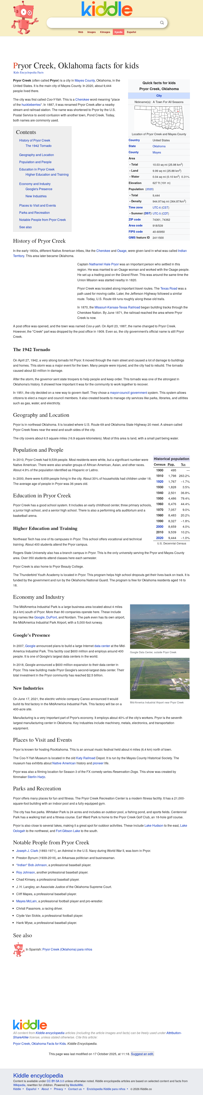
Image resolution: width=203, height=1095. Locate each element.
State (132, 146)
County (134, 152)
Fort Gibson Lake (68, 830)
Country (134, 140)
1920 (159, 481)
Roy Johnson (25, 872)
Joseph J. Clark (27, 850)
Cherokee (82, 99)
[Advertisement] (101, 47)
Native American (64, 763)
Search (162, 22)
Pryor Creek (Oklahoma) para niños (67, 949)
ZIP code (135, 219)
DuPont (51, 617)
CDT (165, 213)
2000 (159, 526)
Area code (136, 225)
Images (91, 32)
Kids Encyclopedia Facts (28, 72)
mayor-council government (128, 392)
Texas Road (168, 288)
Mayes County (85, 80)
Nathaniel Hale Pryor (104, 264)
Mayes (157, 152)
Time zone (136, 207)
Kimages (105, 32)
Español (131, 32)
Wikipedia (19, 1085)
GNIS (132, 237)
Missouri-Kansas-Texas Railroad (117, 307)
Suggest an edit (142, 1054)
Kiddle (17, 1089)
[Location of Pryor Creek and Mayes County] (159, 118)
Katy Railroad (85, 758)
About (45, 1089)
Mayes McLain (26, 901)
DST (147, 213)
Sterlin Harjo (36, 776)
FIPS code (136, 231)
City (159, 95)
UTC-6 (157, 207)
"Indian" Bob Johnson (31, 865)
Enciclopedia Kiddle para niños (106, 1089)
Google (39, 617)
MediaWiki (76, 1085)
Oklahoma (159, 146)
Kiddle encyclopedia (50, 1032)
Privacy (58, 1089)
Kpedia (119, 32)
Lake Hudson (154, 825)
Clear (153, 22)
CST (165, 207)
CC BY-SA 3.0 (55, 1081)
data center (102, 645)
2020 (149, 189)
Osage (121, 250)
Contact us (75, 1089)
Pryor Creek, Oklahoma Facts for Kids (39, 1043)
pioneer (98, 763)
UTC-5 (157, 213)
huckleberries (31, 104)
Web (80, 32)
